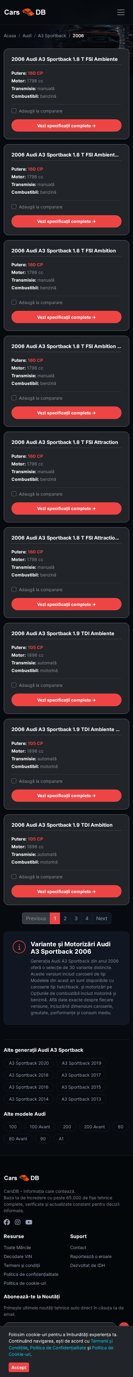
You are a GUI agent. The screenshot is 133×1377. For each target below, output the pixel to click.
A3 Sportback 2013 (81, 1099)
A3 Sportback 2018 (29, 1075)
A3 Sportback (52, 35)
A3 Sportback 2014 (29, 1099)
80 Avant (18, 1138)
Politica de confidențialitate (31, 1274)
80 (120, 1126)
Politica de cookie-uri (25, 1283)
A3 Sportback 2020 (29, 1063)
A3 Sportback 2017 (81, 1075)
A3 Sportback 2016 (29, 1087)
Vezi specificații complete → (66, 125)
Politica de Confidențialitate (58, 1347)
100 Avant (40, 1126)
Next (101, 918)
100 (13, 1126)
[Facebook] (7, 1222)
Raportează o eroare (91, 1256)
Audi (27, 35)
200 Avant (94, 1126)
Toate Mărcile (17, 1247)
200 (67, 1126)
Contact (78, 1247)
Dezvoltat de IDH (87, 1265)
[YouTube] (28, 1222)
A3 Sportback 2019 (81, 1063)
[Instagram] (17, 1222)
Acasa (10, 35)
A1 (61, 1138)
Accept (18, 1367)
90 (43, 1138)
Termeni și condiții (22, 1265)
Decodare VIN (18, 1256)
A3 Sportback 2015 (81, 1087)
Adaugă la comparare (40, 110)
